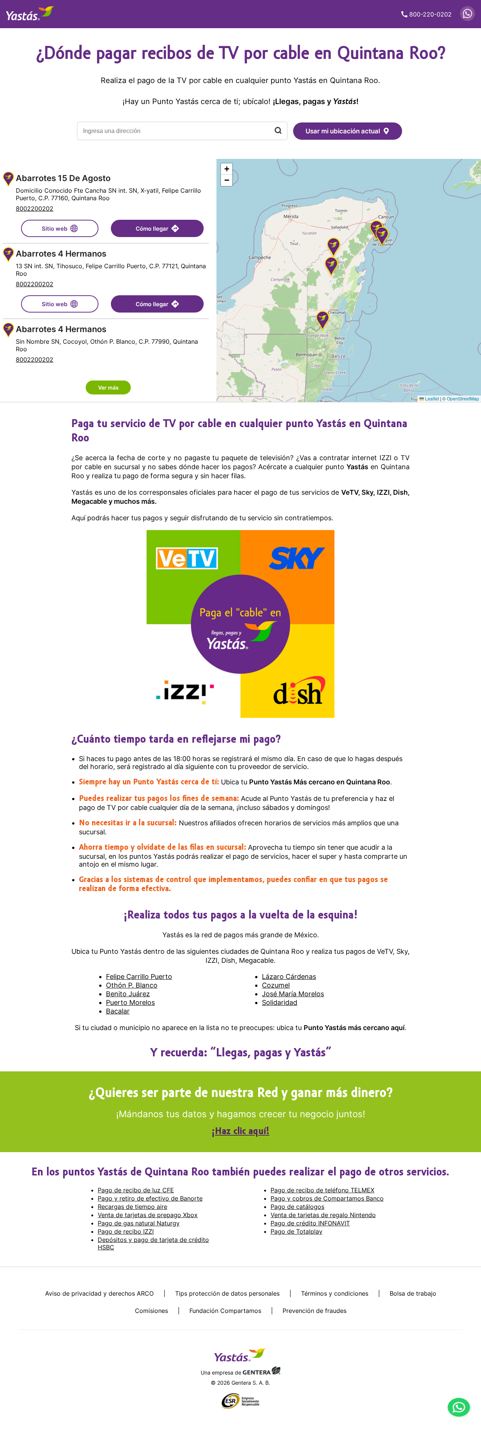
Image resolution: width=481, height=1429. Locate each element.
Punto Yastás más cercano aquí (354, 1028)
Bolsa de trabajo (413, 1293)
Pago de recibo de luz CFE (136, 1190)
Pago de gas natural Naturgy (139, 1223)
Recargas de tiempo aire (132, 1206)
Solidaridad (279, 1002)
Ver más (108, 387)
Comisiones (151, 1310)
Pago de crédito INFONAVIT (310, 1223)
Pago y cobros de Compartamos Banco (327, 1198)
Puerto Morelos (130, 1002)
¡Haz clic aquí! (240, 1132)
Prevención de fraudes (314, 1310)
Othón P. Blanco (131, 985)
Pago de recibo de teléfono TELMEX (322, 1190)
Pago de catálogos (297, 1206)
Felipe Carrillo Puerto (139, 976)
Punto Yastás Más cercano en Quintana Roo (319, 782)
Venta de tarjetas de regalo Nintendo (323, 1215)
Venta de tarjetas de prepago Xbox (148, 1215)
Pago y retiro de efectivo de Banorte (150, 1198)
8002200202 (34, 208)
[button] (331, 267)
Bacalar (118, 1011)
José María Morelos (293, 994)
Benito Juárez (128, 994)
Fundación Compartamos (225, 1310)
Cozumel (276, 985)
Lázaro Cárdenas (289, 976)
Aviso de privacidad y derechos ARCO (99, 1293)
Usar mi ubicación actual (343, 131)
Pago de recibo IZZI (126, 1231)
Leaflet (431, 398)
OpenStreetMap (463, 398)
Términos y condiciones (334, 1293)
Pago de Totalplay (296, 1231)
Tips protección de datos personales (227, 1293)
